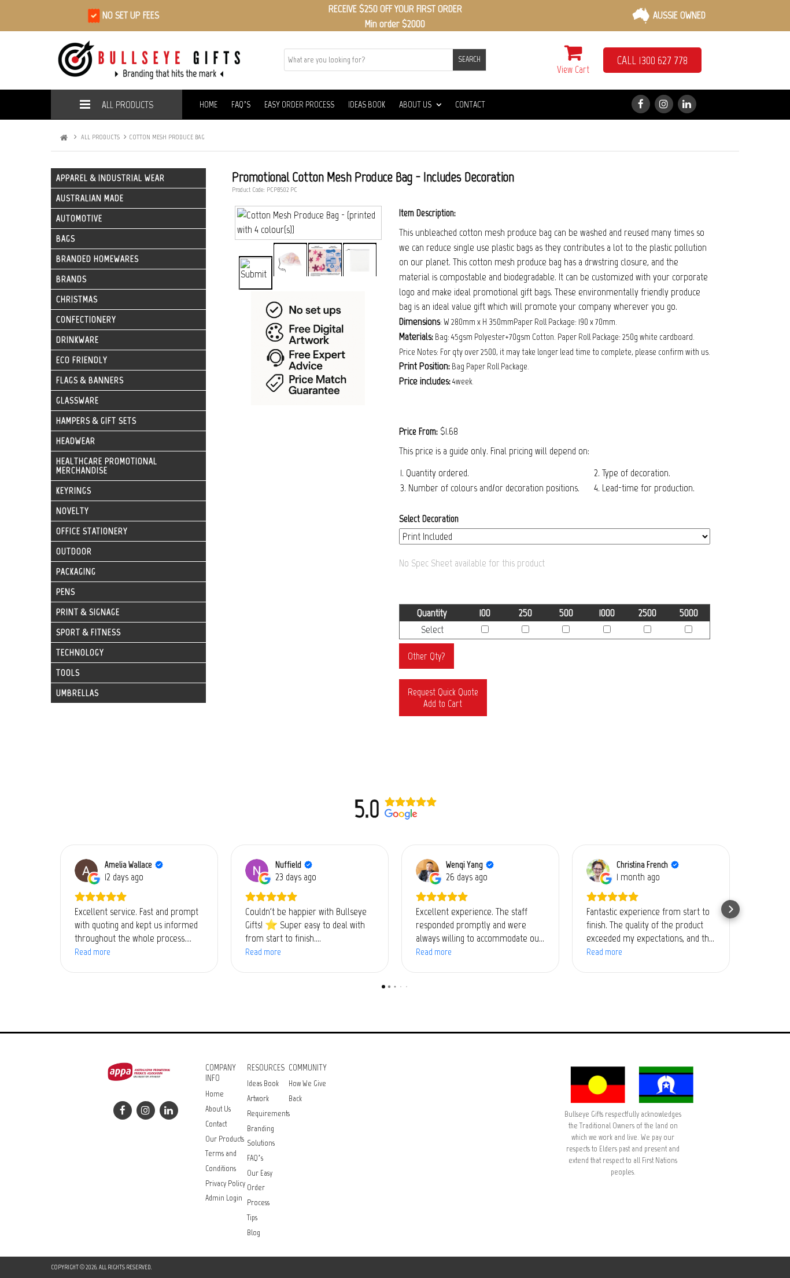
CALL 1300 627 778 (652, 60)
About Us (415, 104)
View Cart (573, 69)
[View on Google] (86, 870)
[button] (59, 909)
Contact (470, 104)
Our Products (224, 1139)
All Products (127, 104)
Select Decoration (429, 518)
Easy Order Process (299, 104)
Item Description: (427, 212)
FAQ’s (240, 104)
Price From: (418, 431)
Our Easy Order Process (259, 1187)
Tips (252, 1218)
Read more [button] (92, 951)
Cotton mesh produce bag (166, 137)
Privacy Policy (225, 1183)
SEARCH (469, 59)
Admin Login (223, 1198)
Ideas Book (366, 104)
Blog (253, 1233)
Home (208, 104)
